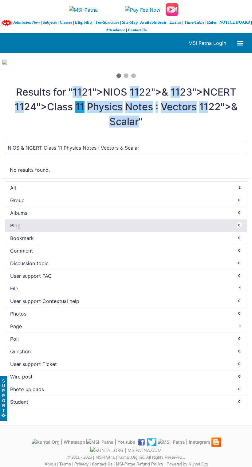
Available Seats (153, 22)
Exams (175, 22)
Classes (66, 22)
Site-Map (130, 22)
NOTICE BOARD (234, 22)
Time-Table (194, 22)
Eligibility (84, 22)
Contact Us (137, 30)
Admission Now (26, 22)
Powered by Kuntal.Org (187, 464)
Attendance (115, 30)
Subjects (50, 22)
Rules (212, 22)
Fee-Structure (107, 22)
